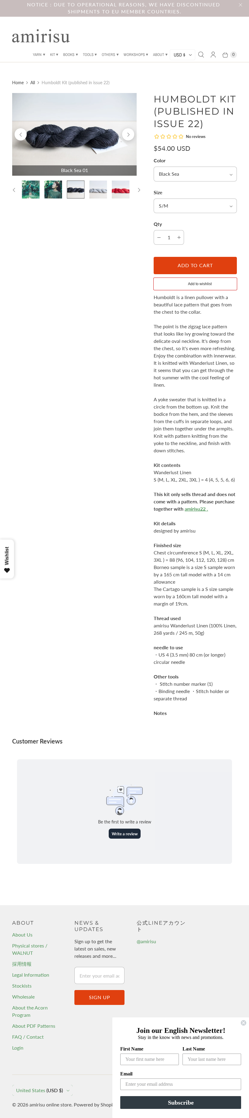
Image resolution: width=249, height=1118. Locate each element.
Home (18, 82)
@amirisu (146, 941)
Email (126, 1073)
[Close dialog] (243, 1023)
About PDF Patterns (33, 1026)
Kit (52, 54)
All (32, 82)
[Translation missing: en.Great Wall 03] (120, 189)
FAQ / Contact (28, 1037)
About (158, 54)
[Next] (128, 134)
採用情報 (22, 964)
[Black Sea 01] (74, 134)
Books (68, 54)
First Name (131, 1048)
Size (158, 192)
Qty (158, 224)
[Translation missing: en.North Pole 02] (98, 189)
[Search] (201, 54)
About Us (22, 934)
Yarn (37, 54)
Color (159, 160)
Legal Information (30, 975)
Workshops (134, 54)
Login (17, 1048)
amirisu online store (50, 1104)
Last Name (193, 1048)
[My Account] (213, 54)
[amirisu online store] (41, 36)
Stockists (22, 986)
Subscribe (181, 1102)
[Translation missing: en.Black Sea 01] (75, 189)
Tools (88, 54)
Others (108, 54)
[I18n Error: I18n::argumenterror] (30, 189)
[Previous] (21, 134)
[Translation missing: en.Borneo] (53, 189)
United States (39, 1090)
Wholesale (23, 996)
